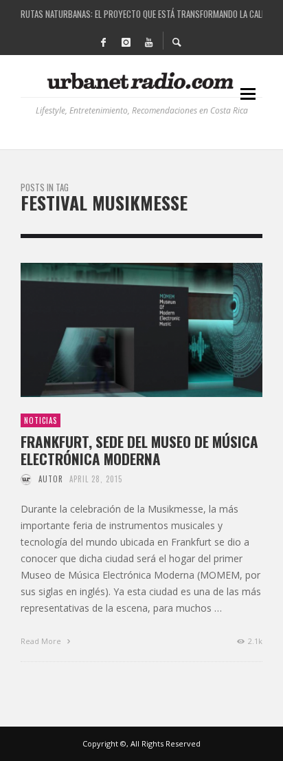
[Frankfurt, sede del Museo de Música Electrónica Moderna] (119, 329)
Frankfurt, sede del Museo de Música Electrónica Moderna (139, 450)
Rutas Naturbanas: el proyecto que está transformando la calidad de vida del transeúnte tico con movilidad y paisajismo (141, 14)
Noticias (40, 420)
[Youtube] (148, 41)
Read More (42, 641)
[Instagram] (125, 41)
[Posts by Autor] (26, 478)
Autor (50, 478)
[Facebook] (103, 41)
